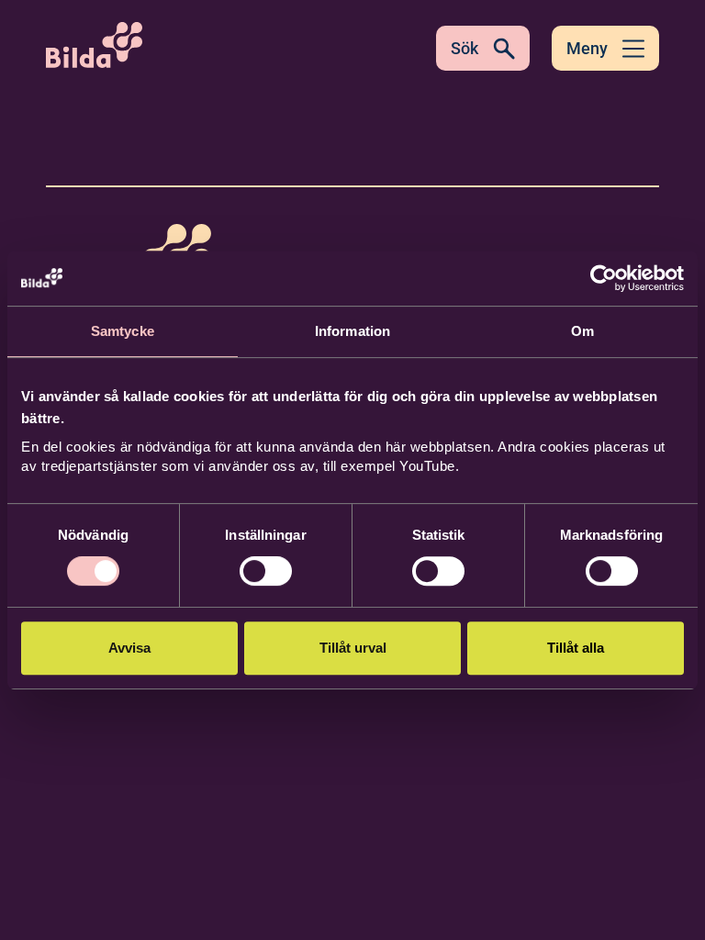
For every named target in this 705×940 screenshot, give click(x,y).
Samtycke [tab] (122, 331)
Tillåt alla (575, 647)
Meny (587, 48)
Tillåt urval (352, 647)
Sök (464, 48)
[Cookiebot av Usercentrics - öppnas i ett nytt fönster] (603, 278)
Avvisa (129, 647)
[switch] (266, 571)
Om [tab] (582, 331)
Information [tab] (352, 331)
